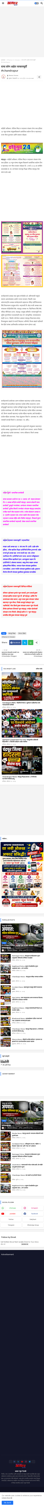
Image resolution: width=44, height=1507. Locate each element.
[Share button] (36, 642)
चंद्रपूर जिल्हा (11, 633)
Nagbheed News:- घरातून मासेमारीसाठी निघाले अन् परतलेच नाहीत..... (27, 1009)
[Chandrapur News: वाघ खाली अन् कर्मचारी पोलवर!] (6, 1177)
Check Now (6, 1498)
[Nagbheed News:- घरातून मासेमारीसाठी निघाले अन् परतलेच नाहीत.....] (6, 1010)
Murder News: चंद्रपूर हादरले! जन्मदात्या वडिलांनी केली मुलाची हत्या (27, 1134)
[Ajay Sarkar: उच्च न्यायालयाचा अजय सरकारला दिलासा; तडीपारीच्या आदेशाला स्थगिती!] (6, 1000)
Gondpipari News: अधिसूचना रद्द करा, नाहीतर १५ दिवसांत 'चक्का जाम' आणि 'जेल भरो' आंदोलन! (26, 1145)
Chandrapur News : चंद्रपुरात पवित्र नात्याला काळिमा (27, 977)
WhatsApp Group (33, 1225)
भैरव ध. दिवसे (22, 633)
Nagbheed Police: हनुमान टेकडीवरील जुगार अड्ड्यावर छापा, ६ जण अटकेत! (25, 967)
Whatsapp (30, 642)
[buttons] (10, 1461)
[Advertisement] (22, 31)
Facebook (16, 642)
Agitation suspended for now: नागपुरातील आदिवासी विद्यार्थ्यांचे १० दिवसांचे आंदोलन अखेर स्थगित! (20, 741)
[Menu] (3, 3)
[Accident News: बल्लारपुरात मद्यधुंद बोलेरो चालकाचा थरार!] (6, 989)
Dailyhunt (33, 1219)
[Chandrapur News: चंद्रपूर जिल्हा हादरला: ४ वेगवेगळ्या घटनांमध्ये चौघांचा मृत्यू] (6, 1031)
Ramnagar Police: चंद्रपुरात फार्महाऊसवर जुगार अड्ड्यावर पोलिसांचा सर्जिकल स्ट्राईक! (26, 957)
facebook (34, 1214)
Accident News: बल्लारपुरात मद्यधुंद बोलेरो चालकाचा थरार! (27, 988)
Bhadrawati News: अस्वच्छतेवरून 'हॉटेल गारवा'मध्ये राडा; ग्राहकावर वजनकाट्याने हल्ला (27, 1019)
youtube (12, 1214)
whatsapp (12, 1208)
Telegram (11, 1225)
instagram (34, 1208)
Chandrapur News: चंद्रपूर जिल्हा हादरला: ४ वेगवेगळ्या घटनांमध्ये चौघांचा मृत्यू (19, 778)
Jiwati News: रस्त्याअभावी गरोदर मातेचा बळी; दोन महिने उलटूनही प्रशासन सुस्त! (27, 1166)
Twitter (24, 642)
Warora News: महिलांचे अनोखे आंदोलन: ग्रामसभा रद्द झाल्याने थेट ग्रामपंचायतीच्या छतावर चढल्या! (27, 1040)
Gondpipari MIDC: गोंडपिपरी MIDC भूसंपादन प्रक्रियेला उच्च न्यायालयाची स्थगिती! (21, 704)
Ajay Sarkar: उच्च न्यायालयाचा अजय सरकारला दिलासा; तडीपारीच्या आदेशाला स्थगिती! (27, 998)
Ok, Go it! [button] (7, 1503)
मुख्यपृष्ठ (3, 60)
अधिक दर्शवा (39, 669)
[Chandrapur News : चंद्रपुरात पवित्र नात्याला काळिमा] (6, 979)
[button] (36, 3)
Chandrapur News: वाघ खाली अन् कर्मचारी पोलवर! (26, 1175)
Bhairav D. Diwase (13, 60)
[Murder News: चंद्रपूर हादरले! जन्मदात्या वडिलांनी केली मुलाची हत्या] (6, 1136)
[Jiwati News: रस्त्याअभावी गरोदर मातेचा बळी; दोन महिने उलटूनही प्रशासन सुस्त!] (6, 1167)
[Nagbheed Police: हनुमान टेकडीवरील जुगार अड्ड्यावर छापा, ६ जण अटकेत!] (6, 969)
